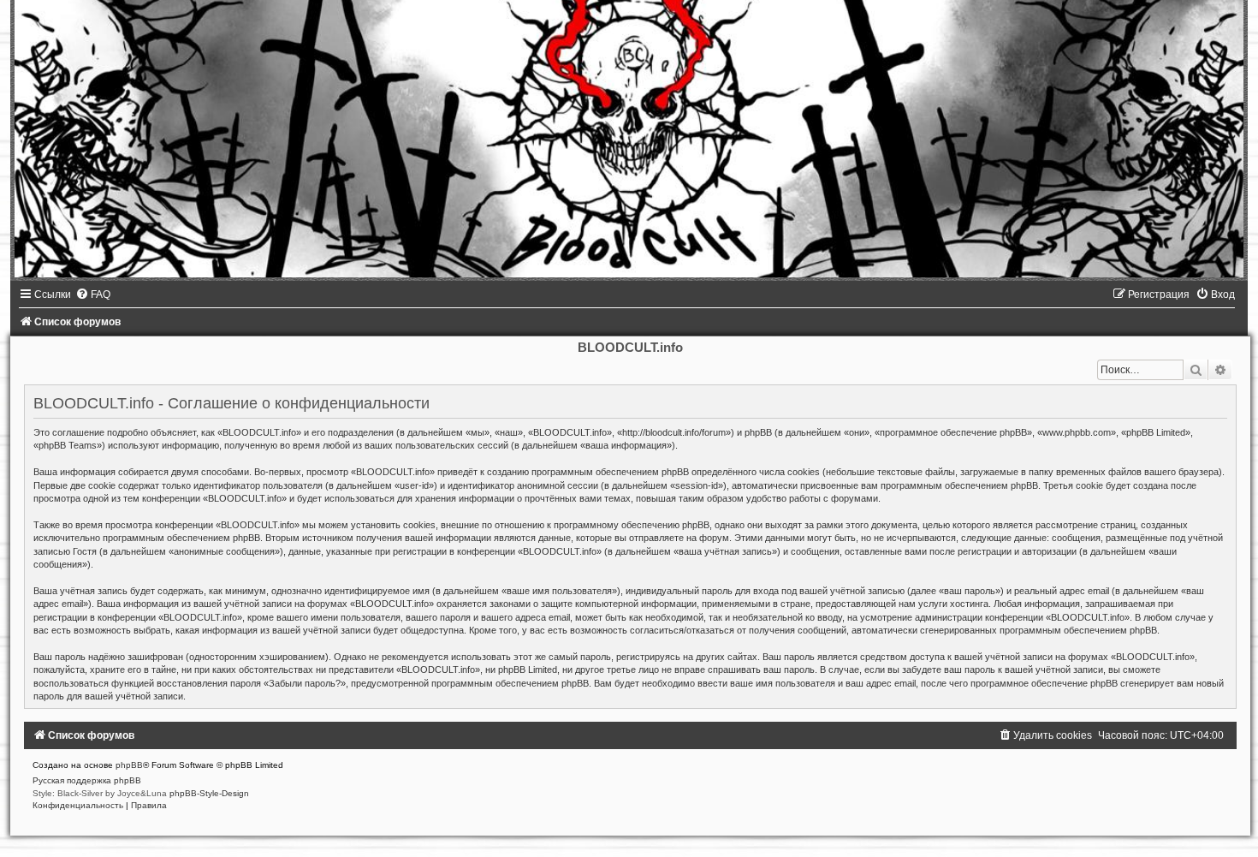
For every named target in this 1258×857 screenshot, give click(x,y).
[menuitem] (92, 295)
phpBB (129, 765)
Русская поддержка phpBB (87, 780)
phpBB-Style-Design (209, 793)
